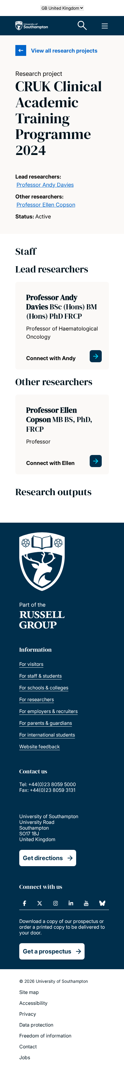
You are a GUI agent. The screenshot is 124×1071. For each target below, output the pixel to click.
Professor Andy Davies (45, 185)
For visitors (31, 664)
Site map (29, 992)
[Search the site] (82, 26)
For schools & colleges (43, 688)
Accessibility (33, 1003)
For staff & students (40, 676)
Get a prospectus (47, 951)
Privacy (27, 1014)
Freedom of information (45, 1036)
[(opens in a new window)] (24, 903)
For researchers (36, 699)
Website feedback (39, 747)
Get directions (43, 858)
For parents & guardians (45, 723)
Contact (28, 1047)
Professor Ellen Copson (46, 205)
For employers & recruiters (48, 711)
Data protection (36, 1025)
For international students (47, 735)
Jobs (24, 1057)
